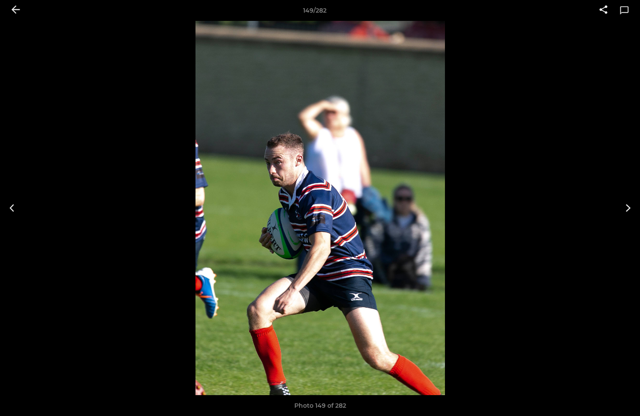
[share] (603, 10)
